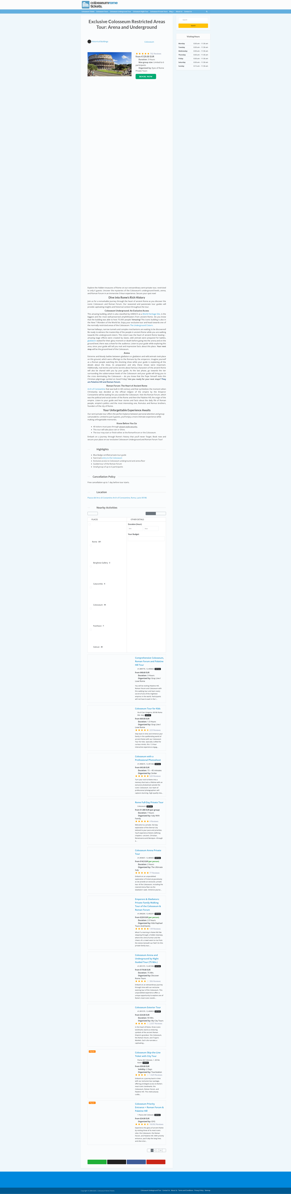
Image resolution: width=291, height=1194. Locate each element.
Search (193, 26)
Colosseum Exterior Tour (148, 1007)
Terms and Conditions (185, 1190)
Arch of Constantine (96, 389)
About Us (179, 11)
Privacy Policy (199, 1190)
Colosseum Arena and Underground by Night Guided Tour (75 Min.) (147, 958)
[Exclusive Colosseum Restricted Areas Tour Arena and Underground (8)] (109, 134)
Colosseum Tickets (88, 11)
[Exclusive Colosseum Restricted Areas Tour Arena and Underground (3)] (109, 250)
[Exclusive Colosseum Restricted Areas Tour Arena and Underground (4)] (109, 227)
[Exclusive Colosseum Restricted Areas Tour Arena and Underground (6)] (109, 180)
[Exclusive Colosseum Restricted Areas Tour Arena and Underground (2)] (109, 274)
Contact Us (188, 11)
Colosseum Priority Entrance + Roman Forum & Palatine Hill (149, 1107)
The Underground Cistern (141, 325)
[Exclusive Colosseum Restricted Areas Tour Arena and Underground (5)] (109, 204)
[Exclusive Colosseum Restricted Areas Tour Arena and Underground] (110, 64)
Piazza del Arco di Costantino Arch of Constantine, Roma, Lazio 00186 (117, 497)
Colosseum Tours (102, 11)
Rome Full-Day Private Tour (149, 802)
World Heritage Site (151, 314)
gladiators (92, 340)
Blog (171, 11)
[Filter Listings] (93, 513)
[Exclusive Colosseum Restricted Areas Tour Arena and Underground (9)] (109, 110)
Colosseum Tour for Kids (147, 708)
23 (160, 1150)
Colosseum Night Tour (140, 11)
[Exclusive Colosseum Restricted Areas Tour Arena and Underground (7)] (109, 157)
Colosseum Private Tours (159, 11)
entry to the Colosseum (112, 458)
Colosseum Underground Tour (120, 11)
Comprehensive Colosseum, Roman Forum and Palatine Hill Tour (149, 661)
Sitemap (207, 1190)
